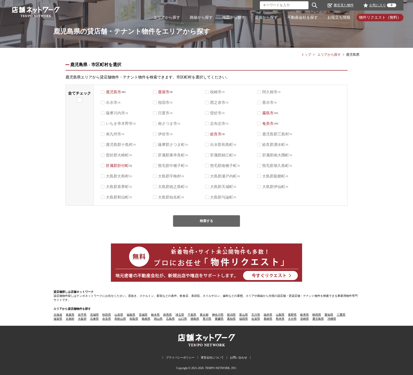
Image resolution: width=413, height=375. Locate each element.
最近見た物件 (344, 5)
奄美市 (268, 123)
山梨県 (280, 314)
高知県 (231, 318)
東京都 (204, 314)
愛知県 (329, 314)
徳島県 (194, 318)
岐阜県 (304, 314)
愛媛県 (219, 318)
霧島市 (268, 113)
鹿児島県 (318, 318)
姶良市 (216, 134)
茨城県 (143, 314)
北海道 (58, 314)
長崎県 (268, 318)
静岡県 (316, 314)
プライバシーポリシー (180, 357)
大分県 (292, 318)
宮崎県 (304, 318)
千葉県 (192, 314)
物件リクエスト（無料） (380, 17)
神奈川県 (217, 314)
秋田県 (106, 314)
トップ (306, 54)
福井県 (268, 314)
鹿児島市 (113, 92)
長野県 (292, 314)
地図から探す (233, 17)
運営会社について (212, 357)
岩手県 (82, 314)
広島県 (170, 318)
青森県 (70, 314)
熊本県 (280, 318)
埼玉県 (179, 314)
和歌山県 (120, 318)
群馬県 (167, 314)
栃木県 (155, 314)
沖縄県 (331, 318)
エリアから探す (166, 17)
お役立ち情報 (338, 17)
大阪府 (82, 318)
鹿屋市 (163, 92)
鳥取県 (134, 318)
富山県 (243, 314)
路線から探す (201, 17)
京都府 (70, 318)
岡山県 (158, 318)
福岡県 (243, 318)
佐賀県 (255, 318)
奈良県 (106, 318)
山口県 (182, 318)
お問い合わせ (238, 357)
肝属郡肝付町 (117, 166)
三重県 (341, 314)
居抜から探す (266, 17)
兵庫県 (94, 318)
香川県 (207, 318)
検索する (206, 221)
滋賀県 (58, 318)
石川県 (255, 314)
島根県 (146, 318)
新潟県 (231, 314)
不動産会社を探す (302, 17)
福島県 (131, 314)
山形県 (118, 314)
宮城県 (94, 314)
